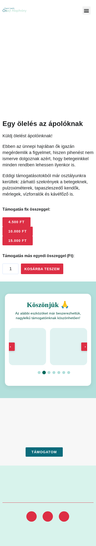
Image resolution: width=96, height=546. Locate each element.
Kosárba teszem (42, 269)
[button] (86, 10)
